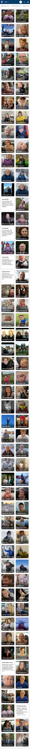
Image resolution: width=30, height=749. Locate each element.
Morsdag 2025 (5, 6)
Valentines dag (15, 6)
